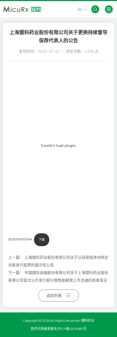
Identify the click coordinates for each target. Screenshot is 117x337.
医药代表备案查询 (44, 329)
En (80, 9)
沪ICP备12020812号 (72, 329)
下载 (42, 239)
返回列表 (54, 295)
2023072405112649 (20, 239)
